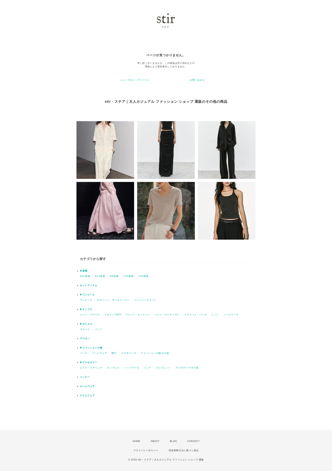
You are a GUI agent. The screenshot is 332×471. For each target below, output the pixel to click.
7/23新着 (143, 276)
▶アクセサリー (88, 362)
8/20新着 (85, 276)
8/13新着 (100, 276)
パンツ (98, 329)
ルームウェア (87, 386)
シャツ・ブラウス (90, 314)
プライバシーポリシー (145, 450)
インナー (85, 377)
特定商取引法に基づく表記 (184, 450)
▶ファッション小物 (91, 347)
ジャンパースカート (145, 300)
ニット (215, 314)
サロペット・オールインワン (113, 300)
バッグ (83, 353)
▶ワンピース (87, 294)
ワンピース (86, 300)
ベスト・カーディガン (167, 314)
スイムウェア (87, 395)
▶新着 (83, 270)
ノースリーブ (230, 314)
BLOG (173, 441)
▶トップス (86, 309)
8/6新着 (114, 276)
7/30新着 (128, 276)
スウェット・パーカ (195, 314)
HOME (136, 441)
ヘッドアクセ (131, 367)
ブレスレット (163, 367)
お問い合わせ (197, 80)
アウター (85, 338)
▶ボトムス (86, 324)
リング (147, 367)
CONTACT (193, 441)
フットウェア (99, 353)
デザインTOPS (113, 314)
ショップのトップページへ (135, 80)
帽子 (114, 353)
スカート (85, 329)
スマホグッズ (128, 353)
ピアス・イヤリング (91, 367)
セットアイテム (88, 285)
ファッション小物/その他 (155, 353)
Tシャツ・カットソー (138, 314)
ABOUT (155, 441)
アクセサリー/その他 (187, 367)
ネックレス (113, 367)
